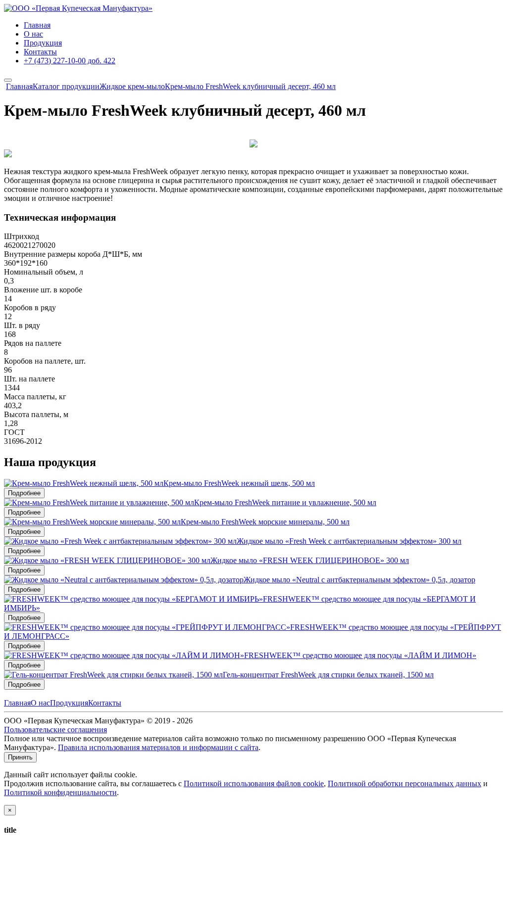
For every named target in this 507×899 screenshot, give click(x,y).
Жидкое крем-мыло (132, 86)
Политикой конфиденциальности (60, 792)
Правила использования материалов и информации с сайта (158, 747)
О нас (33, 34)
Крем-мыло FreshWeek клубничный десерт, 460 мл (250, 86)
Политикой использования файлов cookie (254, 783)
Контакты (40, 51)
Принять (20, 757)
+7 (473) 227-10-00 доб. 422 (69, 60)
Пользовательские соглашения (55, 729)
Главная (37, 25)
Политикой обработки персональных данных (404, 783)
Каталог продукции (66, 86)
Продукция (43, 43)
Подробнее (24, 493)
